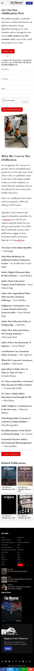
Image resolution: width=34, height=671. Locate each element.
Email (3, 89)
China (18, 554)
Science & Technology (6, 547)
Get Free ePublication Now (12, 109)
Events (18, 557)
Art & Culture (4, 545)
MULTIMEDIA (11, 569)
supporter (7, 219)
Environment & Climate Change (8, 549)
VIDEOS (9, 577)
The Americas (20, 537)
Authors (19, 559)
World (2, 554)
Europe (19, 540)
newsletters (19, 240)
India (18, 552)
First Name (5, 69)
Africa (18, 545)
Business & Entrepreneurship (8, 542)
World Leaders (4, 552)
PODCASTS (10, 584)
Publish (19, 562)
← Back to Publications (11, 454)
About (2, 562)
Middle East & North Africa (23, 542)
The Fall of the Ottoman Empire (17, 571)
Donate (8, 649)
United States (20, 549)
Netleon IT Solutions (26, 667)
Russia (3, 557)
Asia (18, 547)
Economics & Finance (6, 540)
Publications (4, 559)
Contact (3, 564)
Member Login (8, 51)
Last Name (4, 79)
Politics (3, 537)
